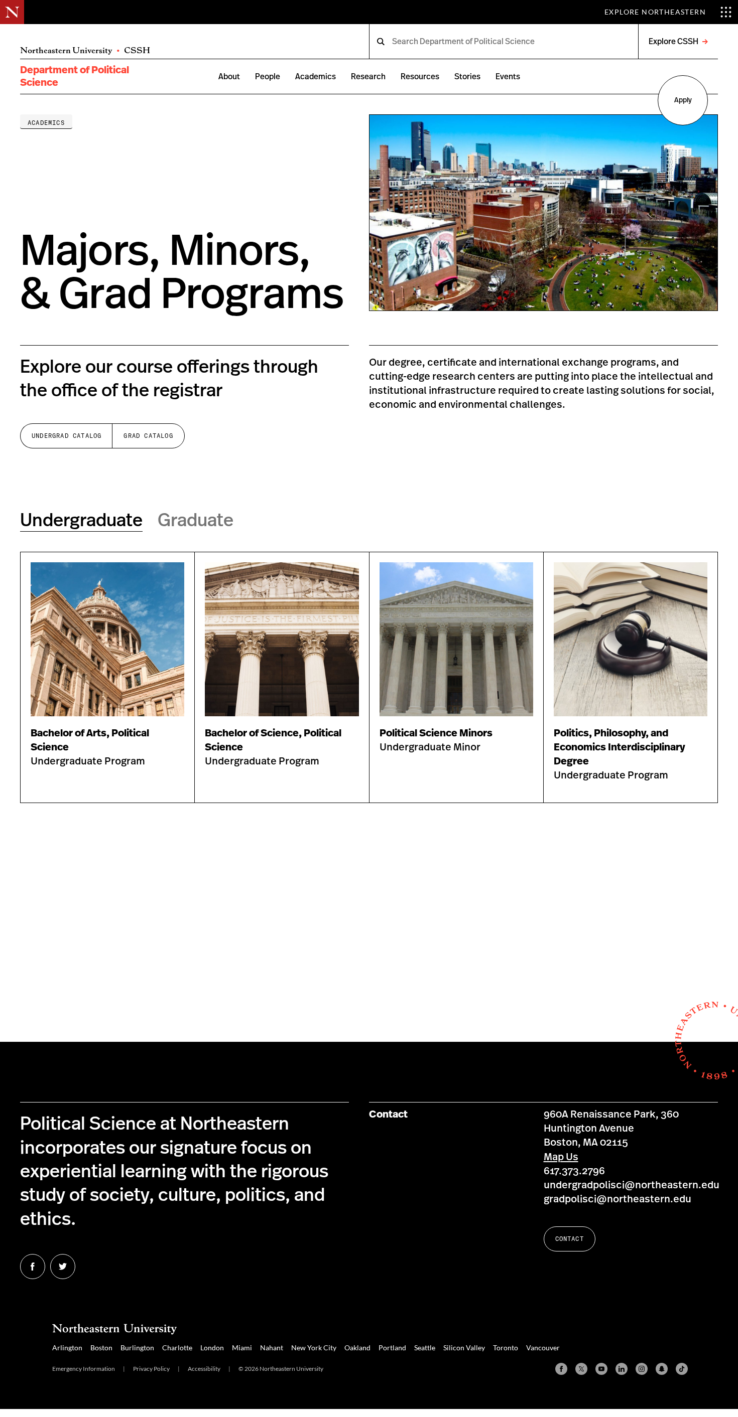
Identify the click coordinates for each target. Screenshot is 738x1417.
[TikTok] (682, 1369)
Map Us (561, 1157)
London (212, 1347)
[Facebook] (561, 1369)
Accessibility (204, 1368)
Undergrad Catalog (66, 435)
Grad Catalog (148, 435)
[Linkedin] (622, 1369)
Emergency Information (83, 1368)
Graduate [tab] (195, 521)
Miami (242, 1347)
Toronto (505, 1347)
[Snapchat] (662, 1369)
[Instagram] (642, 1369)
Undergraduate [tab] (81, 521)
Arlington (67, 1347)
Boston (101, 1347)
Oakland (357, 1347)
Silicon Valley (464, 1347)
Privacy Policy (151, 1368)
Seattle (424, 1347)
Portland (392, 1347)
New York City (313, 1347)
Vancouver (543, 1347)
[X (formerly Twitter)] (581, 1369)
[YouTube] (601, 1369)
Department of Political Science (74, 76)
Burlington (137, 1347)
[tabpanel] (369, 677)
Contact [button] (569, 1238)
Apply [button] (683, 100)
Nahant (271, 1347)
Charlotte (177, 1347)
